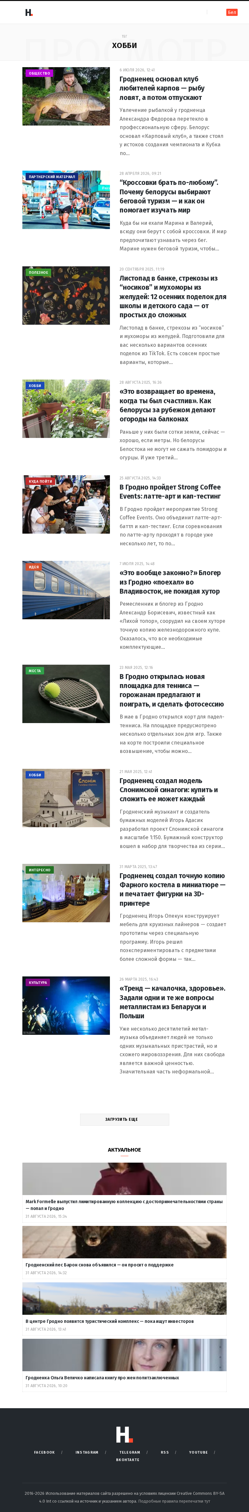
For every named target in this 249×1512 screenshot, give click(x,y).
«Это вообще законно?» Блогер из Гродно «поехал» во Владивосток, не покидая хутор (170, 582)
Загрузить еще (122, 1119)
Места (35, 671)
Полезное (38, 273)
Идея (34, 567)
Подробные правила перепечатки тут (174, 1501)
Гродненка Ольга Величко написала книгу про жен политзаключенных (103, 1378)
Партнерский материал (52, 177)
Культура (38, 983)
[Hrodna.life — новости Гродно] (29, 12)
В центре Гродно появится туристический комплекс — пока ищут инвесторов (110, 1321)
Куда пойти (40, 481)
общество (39, 73)
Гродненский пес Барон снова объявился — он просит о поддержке (99, 1265)
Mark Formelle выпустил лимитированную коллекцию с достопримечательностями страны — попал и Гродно (124, 1205)
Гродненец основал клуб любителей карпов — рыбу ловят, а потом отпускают (162, 88)
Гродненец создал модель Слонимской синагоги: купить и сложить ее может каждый (169, 790)
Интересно (40, 870)
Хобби (35, 386)
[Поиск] (212, 12)
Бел (232, 12)
